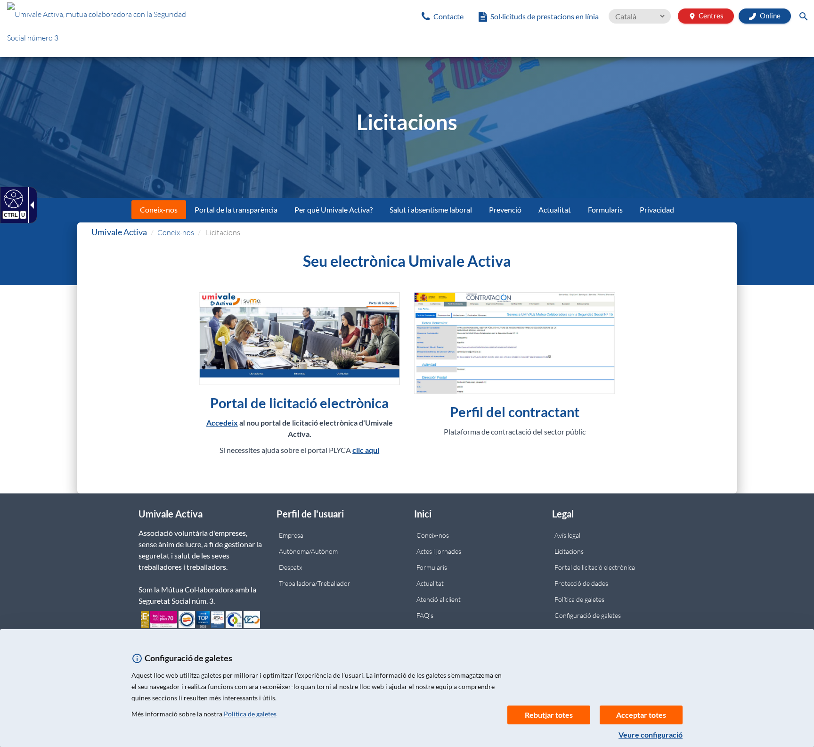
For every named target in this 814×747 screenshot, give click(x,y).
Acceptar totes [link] (641, 714)
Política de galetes (250, 714)
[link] (442, 16)
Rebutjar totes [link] (549, 714)
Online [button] (769, 15)
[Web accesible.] (12, 198)
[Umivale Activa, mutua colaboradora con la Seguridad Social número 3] (135, 28)
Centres (706, 15)
